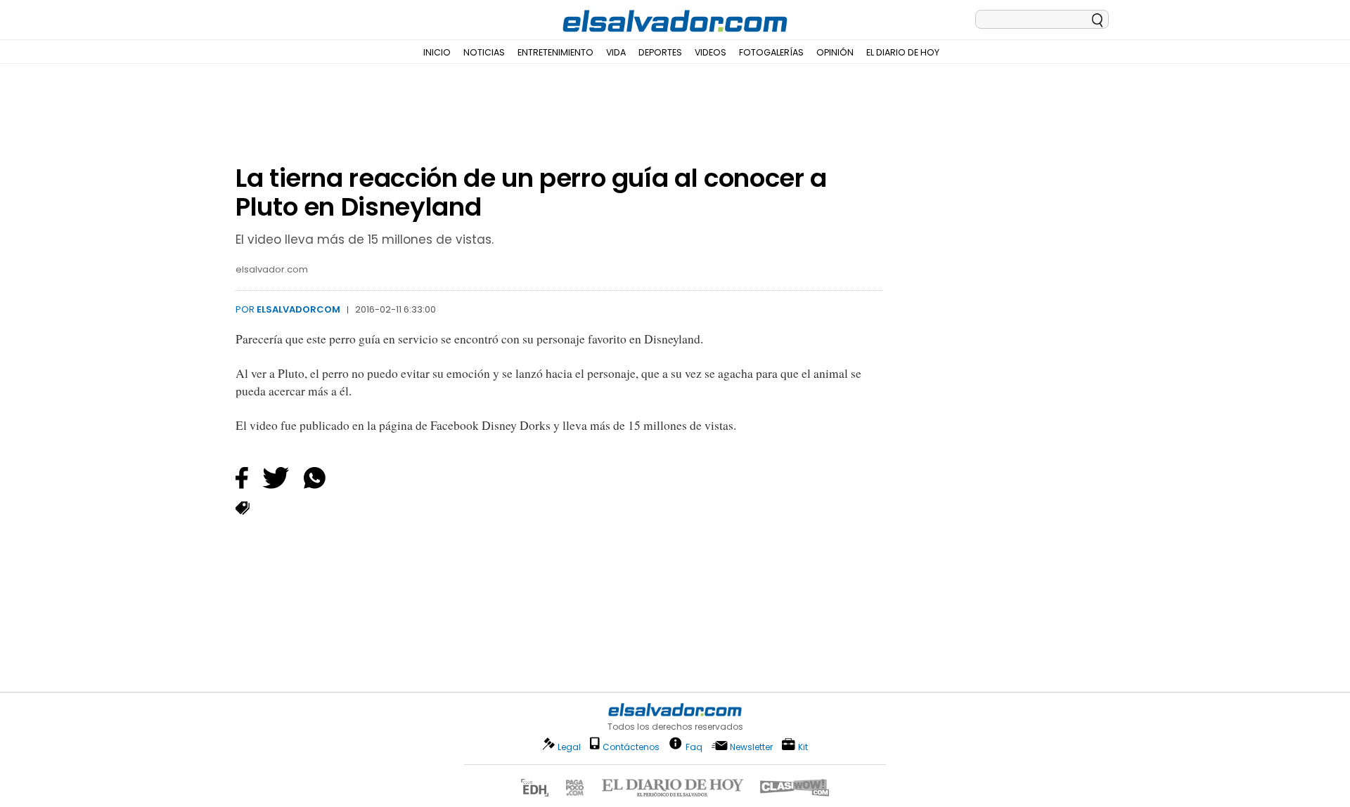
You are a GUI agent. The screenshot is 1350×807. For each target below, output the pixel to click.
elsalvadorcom (298, 309)
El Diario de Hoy (902, 52)
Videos (710, 52)
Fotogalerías (771, 52)
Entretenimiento (555, 52)
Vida (616, 52)
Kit (803, 746)
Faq (694, 746)
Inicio (437, 52)
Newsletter (751, 747)
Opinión (835, 52)
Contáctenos (631, 747)
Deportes (660, 52)
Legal (569, 747)
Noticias (484, 52)
